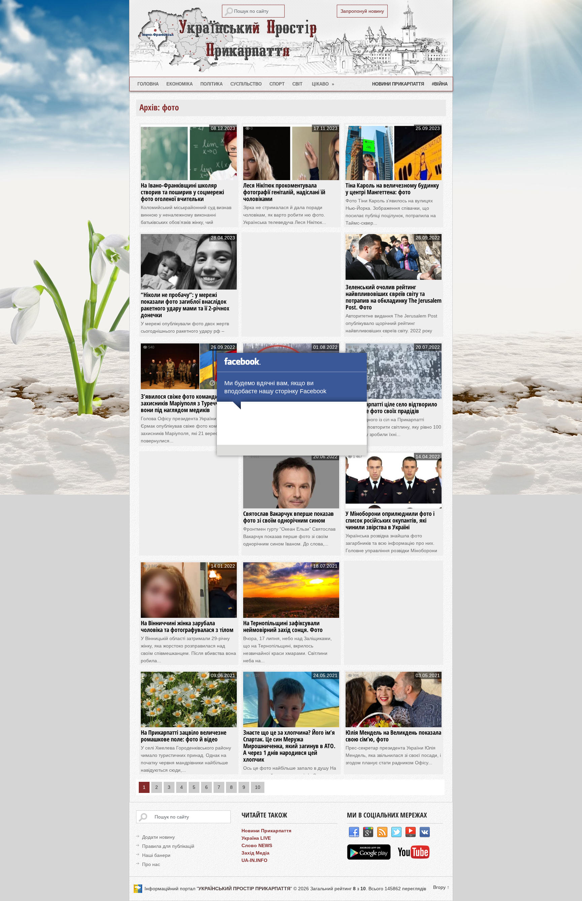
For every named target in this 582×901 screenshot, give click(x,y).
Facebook (354, 832)
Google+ (368, 832)
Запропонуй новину (362, 11)
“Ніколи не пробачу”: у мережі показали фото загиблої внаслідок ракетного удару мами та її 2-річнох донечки (185, 305)
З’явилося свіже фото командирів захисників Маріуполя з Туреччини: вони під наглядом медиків (185, 403)
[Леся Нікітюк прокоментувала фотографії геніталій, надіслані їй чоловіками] (291, 174)
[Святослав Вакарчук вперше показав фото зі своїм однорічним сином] (291, 502)
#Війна (440, 84)
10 (257, 787)
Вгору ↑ (441, 887)
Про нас (151, 864)
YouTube (410, 832)
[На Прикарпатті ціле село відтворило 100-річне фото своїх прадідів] (394, 392)
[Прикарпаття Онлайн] (413, 858)
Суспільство (246, 84)
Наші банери (156, 855)
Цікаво (323, 84)
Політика (211, 84)
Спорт (277, 84)
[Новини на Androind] (369, 858)
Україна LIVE (256, 838)
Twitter (396, 832)
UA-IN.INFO (254, 860)
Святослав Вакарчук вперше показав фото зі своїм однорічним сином (288, 516)
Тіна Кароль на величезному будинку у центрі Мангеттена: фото (392, 188)
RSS (382, 832)
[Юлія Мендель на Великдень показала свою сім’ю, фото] (394, 721)
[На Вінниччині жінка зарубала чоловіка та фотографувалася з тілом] (189, 611)
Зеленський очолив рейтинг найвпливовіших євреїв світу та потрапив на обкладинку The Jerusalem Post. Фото (394, 297)
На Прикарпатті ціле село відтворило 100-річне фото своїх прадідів (391, 407)
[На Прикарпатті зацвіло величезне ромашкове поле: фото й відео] (189, 721)
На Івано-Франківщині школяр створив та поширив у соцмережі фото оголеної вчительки (182, 192)
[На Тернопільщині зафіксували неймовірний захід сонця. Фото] (291, 611)
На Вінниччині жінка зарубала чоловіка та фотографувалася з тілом (187, 626)
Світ (297, 84)
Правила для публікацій (168, 846)
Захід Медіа (255, 853)
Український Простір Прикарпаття (291, 38)
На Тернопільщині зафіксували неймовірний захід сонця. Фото (283, 626)
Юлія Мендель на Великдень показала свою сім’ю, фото (393, 735)
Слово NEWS (256, 845)
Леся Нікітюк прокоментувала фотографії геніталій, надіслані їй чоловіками (284, 192)
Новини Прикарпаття (398, 84)
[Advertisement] (296, 281)
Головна (148, 84)
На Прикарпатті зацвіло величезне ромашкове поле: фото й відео (183, 735)
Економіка (179, 84)
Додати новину (158, 837)
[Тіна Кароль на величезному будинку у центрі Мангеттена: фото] (394, 174)
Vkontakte (424, 832)
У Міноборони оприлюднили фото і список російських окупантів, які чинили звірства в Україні (390, 520)
